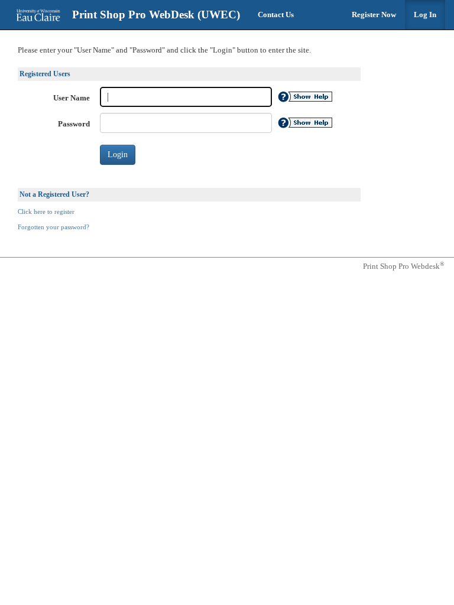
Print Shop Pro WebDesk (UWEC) (156, 14)
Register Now (374, 14)
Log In (425, 14)
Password (74, 124)
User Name (71, 98)
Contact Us (276, 14)
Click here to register (46, 212)
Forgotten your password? (53, 227)
